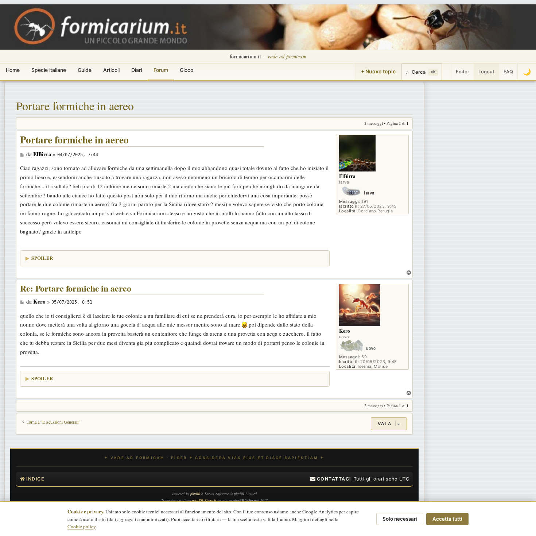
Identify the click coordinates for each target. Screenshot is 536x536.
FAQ (508, 71)
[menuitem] (330, 479)
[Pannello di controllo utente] (446, 71)
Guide (85, 70)
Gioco (186, 70)
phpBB (195, 493)
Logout (486, 71)
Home (13, 70)
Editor (462, 71)
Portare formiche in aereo (75, 105)
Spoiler (42, 257)
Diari (136, 70)
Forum (161, 70)
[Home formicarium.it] (268, 27)
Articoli (111, 70)
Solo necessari (399, 519)
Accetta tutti (447, 519)
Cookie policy (81, 526)
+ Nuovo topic (378, 71)
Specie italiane (48, 70)
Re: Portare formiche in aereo (75, 288)
